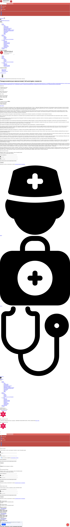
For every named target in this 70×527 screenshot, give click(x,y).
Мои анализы (4, 69)
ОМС (58, 84)
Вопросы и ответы (7, 65)
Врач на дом (4, 70)
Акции (5, 59)
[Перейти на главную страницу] (7, 54)
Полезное (3, 58)
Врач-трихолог (51, 83)
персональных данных (14, 457)
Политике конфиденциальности (6, 522)
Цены (3, 57)
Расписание (2, 18)
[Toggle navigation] (2, 22)
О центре (3, 62)
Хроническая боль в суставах (44, 83)
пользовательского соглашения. (20, 164)
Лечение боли (2, 83)
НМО (60, 84)
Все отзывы (2, 105)
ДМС (12, 83)
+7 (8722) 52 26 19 (3, 72)
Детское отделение (20, 83)
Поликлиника (15, 83)
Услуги (3, 56)
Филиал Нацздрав (7, 66)
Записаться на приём (3, 50)
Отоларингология (5, 84)
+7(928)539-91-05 (4, 410)
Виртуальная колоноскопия (57, 83)
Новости (5, 60)
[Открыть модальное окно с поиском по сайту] (1, 22)
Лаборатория (52, 84)
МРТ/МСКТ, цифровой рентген (35, 84)
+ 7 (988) (3, 508)
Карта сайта (37, 420)
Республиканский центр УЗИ (45, 84)
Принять (3, 524)
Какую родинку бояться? (35, 83)
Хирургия (55, 84)
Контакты (5, 63)
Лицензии (5, 64)
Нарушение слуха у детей (12, 84)
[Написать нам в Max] (2, 76)
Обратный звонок (5, 71)
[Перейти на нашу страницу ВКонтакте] (2, 77)
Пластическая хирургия (27, 83)
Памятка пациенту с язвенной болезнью (23, 84)
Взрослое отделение (8, 83)
